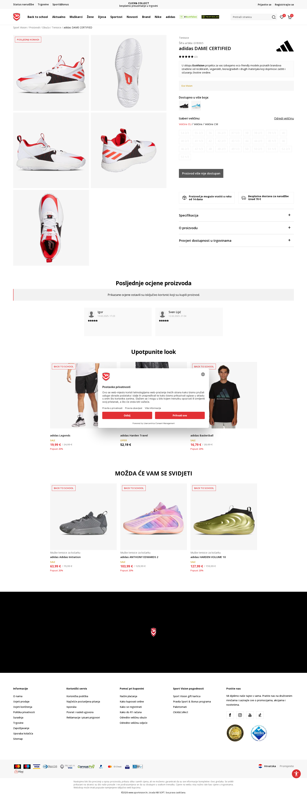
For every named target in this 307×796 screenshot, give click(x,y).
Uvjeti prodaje (21, 701)
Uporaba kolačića (23, 733)
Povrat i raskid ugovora (79, 712)
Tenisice (56, 27)
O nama (17, 696)
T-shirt (194, 431)
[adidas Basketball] (223, 395)
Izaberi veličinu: (189, 118)
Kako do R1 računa (131, 712)
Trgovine (18, 722)
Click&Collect (180, 712)
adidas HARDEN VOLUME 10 (208, 557)
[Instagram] (240, 715)
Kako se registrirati (131, 707)
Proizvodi (34, 27)
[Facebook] (230, 715)
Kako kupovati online (132, 701)
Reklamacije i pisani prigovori (83, 717)
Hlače (123, 431)
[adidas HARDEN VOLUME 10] (223, 516)
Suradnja (18, 717)
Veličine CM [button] (211, 124)
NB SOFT (160, 792)
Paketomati (180, 707)
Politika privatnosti (24, 712)
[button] (50, 17)
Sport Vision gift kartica (186, 696)
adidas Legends (60, 435)
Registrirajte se (284, 4)
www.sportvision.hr (138, 792)
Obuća (46, 27)
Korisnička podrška (77, 696)
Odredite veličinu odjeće (133, 722)
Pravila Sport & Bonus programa (192, 701)
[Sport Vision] (16, 16)
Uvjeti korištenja (22, 707)
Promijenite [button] (287, 766)
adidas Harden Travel (134, 435)
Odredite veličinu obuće (133, 717)
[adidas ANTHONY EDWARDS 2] (153, 516)
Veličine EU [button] (185, 124)
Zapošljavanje (21, 728)
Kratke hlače (57, 431)
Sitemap (18, 738)
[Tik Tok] (259, 715)
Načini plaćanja (128, 696)
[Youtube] (250, 715)
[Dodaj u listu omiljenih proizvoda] (252, 423)
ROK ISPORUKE (154, 3)
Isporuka (71, 707)
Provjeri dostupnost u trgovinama (205, 240)
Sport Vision (20, 27)
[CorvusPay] (86, 766)
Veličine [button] (198, 124)
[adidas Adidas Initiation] (83, 516)
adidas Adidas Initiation (65, 557)
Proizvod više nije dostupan (201, 173)
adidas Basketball (201, 435)
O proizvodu (188, 228)
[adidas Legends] (83, 395)
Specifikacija (188, 215)
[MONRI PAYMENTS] (19, 771)
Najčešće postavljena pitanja (83, 701)
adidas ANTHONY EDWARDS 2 (139, 557)
